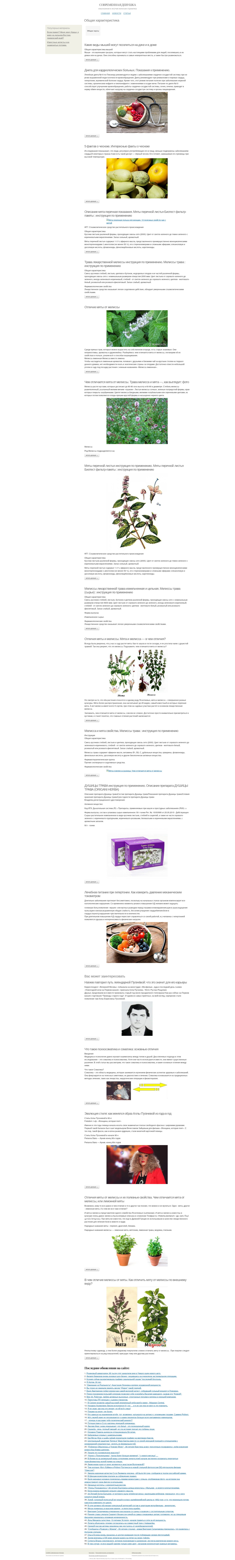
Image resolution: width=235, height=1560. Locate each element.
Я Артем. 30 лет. (94, 1382)
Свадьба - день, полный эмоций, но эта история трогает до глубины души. (121, 1429)
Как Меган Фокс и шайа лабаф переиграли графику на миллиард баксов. (121, 1438)
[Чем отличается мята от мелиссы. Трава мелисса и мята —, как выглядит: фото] (137, 421)
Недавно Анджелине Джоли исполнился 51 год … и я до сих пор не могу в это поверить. (128, 1405)
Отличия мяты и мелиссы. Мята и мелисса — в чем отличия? (125, 639)
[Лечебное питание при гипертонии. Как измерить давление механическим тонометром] (137, 942)
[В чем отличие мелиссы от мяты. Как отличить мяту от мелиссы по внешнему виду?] (137, 1317)
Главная (105, 13)
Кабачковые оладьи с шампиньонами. (105, 1435)
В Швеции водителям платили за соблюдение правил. (112, 1476)
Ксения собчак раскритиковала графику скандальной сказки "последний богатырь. (124, 1379)
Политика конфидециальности (98, 1555)
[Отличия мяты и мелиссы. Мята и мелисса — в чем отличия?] (137, 673)
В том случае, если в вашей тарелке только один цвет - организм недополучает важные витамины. (132, 1543)
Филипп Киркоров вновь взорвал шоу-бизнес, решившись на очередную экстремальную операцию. (132, 1376)
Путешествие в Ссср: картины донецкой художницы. (111, 1423)
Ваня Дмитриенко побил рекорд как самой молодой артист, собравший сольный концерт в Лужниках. (133, 1391)
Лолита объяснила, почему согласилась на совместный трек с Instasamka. (121, 1523)
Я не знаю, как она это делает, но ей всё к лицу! (109, 1408)
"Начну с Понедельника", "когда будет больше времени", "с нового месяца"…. (123, 1455)
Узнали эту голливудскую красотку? (104, 1452)
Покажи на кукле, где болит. (100, 1411)
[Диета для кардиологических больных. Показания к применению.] (137, 112)
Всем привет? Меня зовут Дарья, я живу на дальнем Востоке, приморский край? (63, 35)
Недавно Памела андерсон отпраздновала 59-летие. (112, 1432)
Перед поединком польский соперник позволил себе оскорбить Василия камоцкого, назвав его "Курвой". (134, 1393)
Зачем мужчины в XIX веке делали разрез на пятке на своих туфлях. (119, 1537)
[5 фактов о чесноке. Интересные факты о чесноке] (137, 178)
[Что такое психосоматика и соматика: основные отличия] (137, 1090)
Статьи (127, 13)
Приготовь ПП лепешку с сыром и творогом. (108, 1399)
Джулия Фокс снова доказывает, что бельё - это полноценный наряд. (119, 1426)
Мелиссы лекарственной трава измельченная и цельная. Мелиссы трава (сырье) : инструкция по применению (132, 590)
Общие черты (93, 30)
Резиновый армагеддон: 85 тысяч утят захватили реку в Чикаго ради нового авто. (124, 1373)
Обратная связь (136, 1553)
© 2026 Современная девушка (55, 1553)
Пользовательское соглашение (104, 1553)
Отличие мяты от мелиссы (102, 307)
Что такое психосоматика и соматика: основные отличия (121, 1049)
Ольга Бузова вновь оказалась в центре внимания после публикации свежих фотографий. (129, 1534)
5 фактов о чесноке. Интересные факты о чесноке (117, 146)
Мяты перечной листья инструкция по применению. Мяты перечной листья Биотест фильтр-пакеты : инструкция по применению (133, 467)
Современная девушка (117, 5)
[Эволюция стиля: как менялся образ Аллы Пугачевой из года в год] (137, 1164)
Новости (116, 13)
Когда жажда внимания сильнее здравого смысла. (110, 1490)
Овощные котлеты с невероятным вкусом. (107, 1485)
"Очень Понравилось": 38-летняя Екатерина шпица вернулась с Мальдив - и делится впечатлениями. (134, 1487)
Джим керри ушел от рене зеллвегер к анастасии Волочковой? (116, 1464)
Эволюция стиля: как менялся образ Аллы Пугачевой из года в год (127, 1113)
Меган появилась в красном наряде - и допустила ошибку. (114, 1508)
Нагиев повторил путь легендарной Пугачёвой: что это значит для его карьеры (135, 982)
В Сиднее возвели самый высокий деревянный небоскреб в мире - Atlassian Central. (126, 1402)
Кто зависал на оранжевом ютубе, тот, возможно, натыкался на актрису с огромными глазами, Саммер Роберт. (138, 1414)
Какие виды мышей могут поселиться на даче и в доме (120, 45)
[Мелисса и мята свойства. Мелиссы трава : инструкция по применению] (137, 770)
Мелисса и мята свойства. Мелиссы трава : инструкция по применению (131, 731)
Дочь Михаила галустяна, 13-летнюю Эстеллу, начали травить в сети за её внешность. (127, 1520)
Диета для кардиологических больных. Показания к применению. (127, 70)
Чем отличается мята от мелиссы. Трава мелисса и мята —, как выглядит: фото (136, 382)
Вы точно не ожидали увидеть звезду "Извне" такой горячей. (114, 1388)
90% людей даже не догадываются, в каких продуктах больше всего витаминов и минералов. (130, 1417)
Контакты (91, 1553)
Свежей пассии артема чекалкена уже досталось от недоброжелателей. (120, 1526)
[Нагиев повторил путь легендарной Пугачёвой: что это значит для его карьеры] (137, 1018)
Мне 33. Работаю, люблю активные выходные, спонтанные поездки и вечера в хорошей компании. (131, 1396)
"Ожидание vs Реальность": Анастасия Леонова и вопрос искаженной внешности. (124, 1385)
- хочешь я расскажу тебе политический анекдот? (110, 1420)
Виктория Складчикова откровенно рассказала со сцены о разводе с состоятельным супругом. (131, 1511)
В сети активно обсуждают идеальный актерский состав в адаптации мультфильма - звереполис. (132, 1505)
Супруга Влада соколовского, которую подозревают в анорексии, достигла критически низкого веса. (133, 1540)
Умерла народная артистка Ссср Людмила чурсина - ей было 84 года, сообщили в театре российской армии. (137, 1473)
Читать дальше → (92, 60)
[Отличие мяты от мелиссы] (137, 328)
